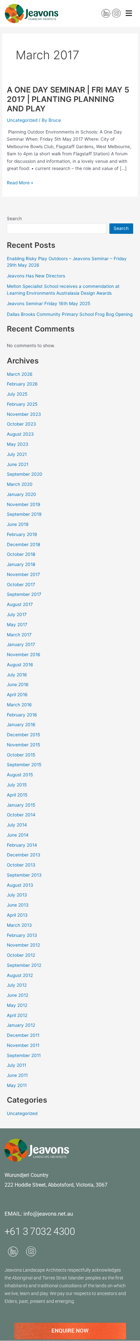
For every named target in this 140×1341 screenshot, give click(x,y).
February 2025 (22, 404)
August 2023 (20, 434)
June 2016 (18, 684)
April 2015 (17, 795)
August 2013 (20, 885)
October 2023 (21, 424)
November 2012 (23, 945)
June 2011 (17, 1075)
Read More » (20, 183)
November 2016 (23, 654)
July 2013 (17, 894)
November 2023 (24, 414)
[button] (128, 13)
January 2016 (21, 724)
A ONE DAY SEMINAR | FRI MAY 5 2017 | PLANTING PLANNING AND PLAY (68, 99)
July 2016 (17, 674)
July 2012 (17, 985)
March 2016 (19, 704)
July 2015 (17, 784)
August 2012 (20, 975)
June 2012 (17, 995)
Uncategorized (22, 120)
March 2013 (19, 925)
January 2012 (21, 1025)
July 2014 (17, 824)
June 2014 (18, 835)
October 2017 (21, 584)
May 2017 (17, 624)
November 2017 (23, 574)
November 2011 (23, 1045)
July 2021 (17, 454)
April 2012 (17, 1015)
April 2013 (17, 915)
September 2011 (24, 1055)
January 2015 (21, 805)
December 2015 (23, 734)
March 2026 (20, 374)
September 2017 (24, 594)
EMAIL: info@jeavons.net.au (39, 1213)
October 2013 (21, 865)
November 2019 (23, 504)
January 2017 (21, 644)
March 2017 (19, 634)
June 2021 (17, 464)
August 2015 (20, 774)
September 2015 (24, 764)
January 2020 (21, 494)
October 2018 (21, 554)
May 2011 (17, 1085)
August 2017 (20, 604)
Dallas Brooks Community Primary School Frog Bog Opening (70, 314)
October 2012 (21, 955)
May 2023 (17, 444)
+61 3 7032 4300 (40, 1231)
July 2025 (17, 394)
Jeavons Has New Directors (36, 275)
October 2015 (21, 754)
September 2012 (24, 965)
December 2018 (23, 544)
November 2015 (23, 744)
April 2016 (17, 694)
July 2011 (16, 1065)
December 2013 (23, 854)
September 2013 (24, 875)
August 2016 (20, 664)
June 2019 (18, 524)
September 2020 (24, 474)
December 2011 (23, 1035)
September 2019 (24, 514)
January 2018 (21, 564)
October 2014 (21, 814)
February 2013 (22, 935)
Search (14, 218)
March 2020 (20, 484)
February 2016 (22, 714)
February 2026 (22, 384)
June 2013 (18, 905)
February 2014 (22, 845)
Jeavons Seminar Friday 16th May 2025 (48, 303)
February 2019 (22, 534)
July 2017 (17, 614)
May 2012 (17, 1005)
